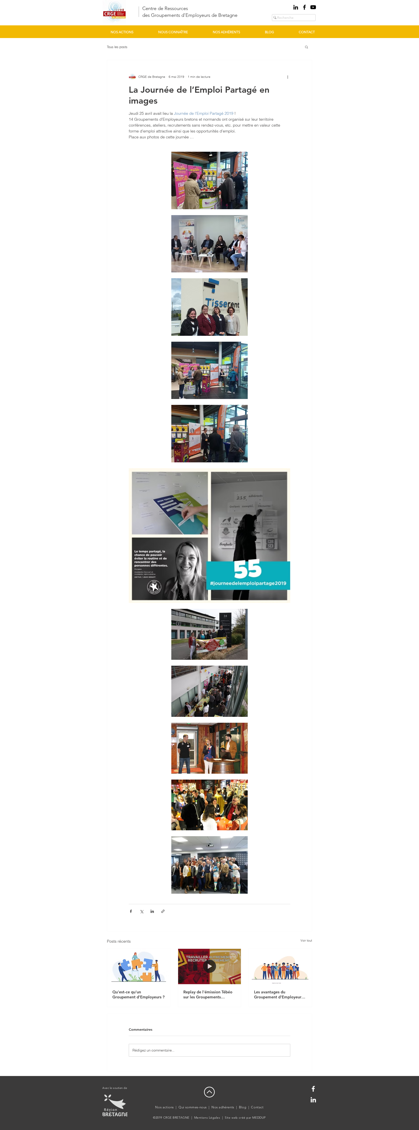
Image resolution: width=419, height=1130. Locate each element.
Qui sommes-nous (193, 1107)
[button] (306, 47)
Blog (242, 1107)
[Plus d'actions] (287, 76)
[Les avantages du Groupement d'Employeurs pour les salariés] (280, 966)
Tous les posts (117, 47)
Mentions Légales (207, 1118)
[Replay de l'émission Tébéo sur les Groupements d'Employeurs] (209, 966)
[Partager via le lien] (163, 911)
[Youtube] (313, 7)
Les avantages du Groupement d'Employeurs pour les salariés (278, 994)
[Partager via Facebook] (131, 911)
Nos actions (164, 1107)
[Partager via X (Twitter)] (141, 911)
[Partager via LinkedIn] (152, 911)
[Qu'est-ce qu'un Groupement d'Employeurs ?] (138, 966)
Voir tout (306, 940)
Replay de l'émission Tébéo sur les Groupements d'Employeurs (207, 994)
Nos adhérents (222, 1107)
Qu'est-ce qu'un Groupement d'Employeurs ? (138, 994)
